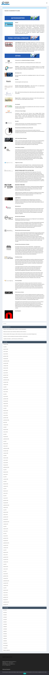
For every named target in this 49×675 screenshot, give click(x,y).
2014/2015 (5, 617)
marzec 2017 (5, 493)
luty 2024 (4, 394)
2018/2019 (5, 626)
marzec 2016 (5, 514)
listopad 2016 (5, 502)
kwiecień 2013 (5, 566)
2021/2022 (5, 633)
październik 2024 (6, 379)
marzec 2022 (5, 431)
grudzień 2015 (5, 516)
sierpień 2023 (5, 403)
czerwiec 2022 (5, 424)
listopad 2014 (5, 540)
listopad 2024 (5, 377)
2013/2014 (5, 614)
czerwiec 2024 (5, 384)
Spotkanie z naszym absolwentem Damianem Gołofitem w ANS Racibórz (15, 336)
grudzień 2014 (5, 538)
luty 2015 (4, 533)
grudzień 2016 (5, 500)
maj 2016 (4, 509)
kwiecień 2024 (5, 389)
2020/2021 (5, 631)
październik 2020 (6, 448)
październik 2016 (6, 505)
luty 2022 (4, 434)
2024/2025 (5, 640)
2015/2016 (5, 619)
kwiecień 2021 (5, 443)
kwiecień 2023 (5, 410)
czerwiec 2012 (5, 585)
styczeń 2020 (5, 462)
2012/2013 (5, 612)
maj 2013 (4, 564)
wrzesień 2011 (5, 604)
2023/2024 (5, 638)
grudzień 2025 (5, 356)
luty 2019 (4, 476)
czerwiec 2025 (5, 365)
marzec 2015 (5, 531)
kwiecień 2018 (5, 483)
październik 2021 (6, 438)
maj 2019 (4, 469)
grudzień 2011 (5, 597)
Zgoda (25, 673)
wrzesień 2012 (5, 583)
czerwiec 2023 (5, 405)
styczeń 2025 (5, 372)
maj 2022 (4, 427)
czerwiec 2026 (5, 344)
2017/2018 (5, 624)
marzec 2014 (5, 554)
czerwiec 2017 (5, 486)
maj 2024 (4, 386)
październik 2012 (6, 580)
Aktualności (5, 643)
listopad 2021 (5, 436)
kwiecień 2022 (5, 429)
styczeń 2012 (5, 594)
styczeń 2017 (5, 498)
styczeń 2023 (5, 415)
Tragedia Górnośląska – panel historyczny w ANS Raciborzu (13, 338)
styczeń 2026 (5, 353)
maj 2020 (4, 455)
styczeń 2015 (5, 535)
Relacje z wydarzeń (6, 650)
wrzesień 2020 (5, 450)
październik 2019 (6, 467)
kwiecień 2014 (5, 552)
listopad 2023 (5, 401)
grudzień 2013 (5, 557)
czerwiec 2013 (5, 561)
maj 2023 (4, 408)
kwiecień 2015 (5, 528)
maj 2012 (4, 587)
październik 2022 (6, 420)
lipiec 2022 (5, 422)
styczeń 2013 (5, 573)
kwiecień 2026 (5, 349)
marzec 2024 (5, 391)
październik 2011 (6, 602)
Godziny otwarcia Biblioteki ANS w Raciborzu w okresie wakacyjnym (14, 329)
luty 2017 (4, 495)
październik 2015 (6, 521)
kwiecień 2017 (5, 490)
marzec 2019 (5, 474)
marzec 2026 (5, 351)
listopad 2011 (5, 599)
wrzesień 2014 (5, 545)
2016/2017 (5, 621)
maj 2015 (4, 526)
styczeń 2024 (5, 396)
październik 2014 (6, 542)
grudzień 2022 (5, 417)
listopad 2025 (5, 358)
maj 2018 (4, 481)
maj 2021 (4, 441)
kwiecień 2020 (5, 457)
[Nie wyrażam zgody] (47, 672)
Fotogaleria (5, 647)
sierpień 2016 (5, 507)
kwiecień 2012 (5, 590)
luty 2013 (4, 571)
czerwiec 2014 (5, 547)
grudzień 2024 (5, 375)
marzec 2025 (5, 370)
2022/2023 (5, 636)
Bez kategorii (5, 645)
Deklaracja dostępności (6, 669)
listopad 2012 (5, 578)
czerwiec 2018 (5, 479)
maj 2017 (4, 488)
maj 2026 (4, 346)
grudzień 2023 (5, 398)
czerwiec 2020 (5, 453)
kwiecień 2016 (5, 512)
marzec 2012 (5, 592)
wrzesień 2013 (5, 559)
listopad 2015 (5, 519)
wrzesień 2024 (5, 382)
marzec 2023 (5, 412)
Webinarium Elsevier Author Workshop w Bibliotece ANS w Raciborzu (14, 331)
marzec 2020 (5, 460)
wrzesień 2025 (5, 363)
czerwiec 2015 (5, 524)
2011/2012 (5, 610)
